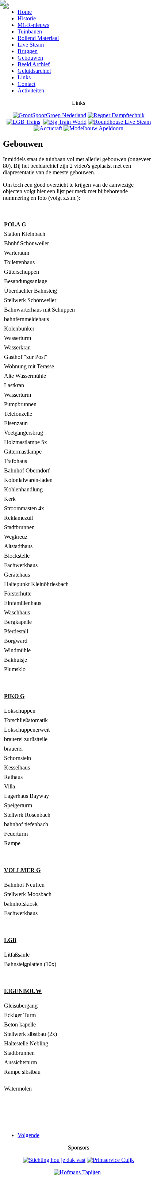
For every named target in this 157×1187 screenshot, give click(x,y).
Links (24, 77)
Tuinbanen (30, 31)
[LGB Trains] (23, 122)
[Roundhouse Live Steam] (119, 122)
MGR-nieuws (33, 25)
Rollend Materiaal (38, 38)
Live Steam (31, 44)
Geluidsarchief (34, 71)
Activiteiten (31, 90)
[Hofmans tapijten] (77, 1172)
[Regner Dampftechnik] (116, 115)
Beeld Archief (34, 64)
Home (25, 12)
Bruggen (28, 51)
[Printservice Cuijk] (110, 1160)
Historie (27, 18)
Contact (26, 84)
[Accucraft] (48, 128)
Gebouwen (30, 58)
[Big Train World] (65, 122)
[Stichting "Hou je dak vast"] (54, 1160)
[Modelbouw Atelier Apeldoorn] (93, 128)
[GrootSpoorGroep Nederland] (49, 115)
